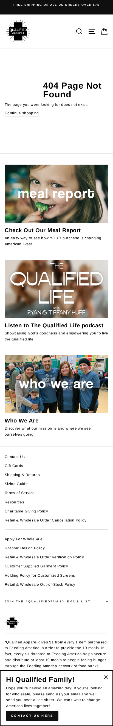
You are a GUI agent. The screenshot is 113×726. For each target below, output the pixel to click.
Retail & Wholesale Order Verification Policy (44, 557)
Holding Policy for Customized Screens (40, 575)
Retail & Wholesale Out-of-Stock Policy (40, 584)
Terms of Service (20, 493)
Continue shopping (22, 113)
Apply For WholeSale (24, 539)
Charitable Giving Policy (26, 511)
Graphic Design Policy (25, 548)
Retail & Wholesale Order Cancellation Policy (45, 520)
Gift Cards (14, 466)
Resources (14, 502)
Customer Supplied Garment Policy (36, 566)
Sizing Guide (16, 484)
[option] (56, 5)
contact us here (32, 715)
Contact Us (15, 457)
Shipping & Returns (22, 475)
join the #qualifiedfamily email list (48, 601)
